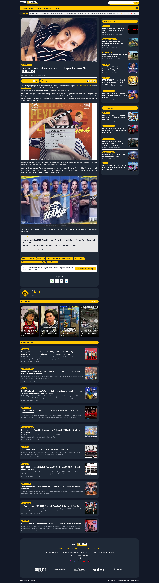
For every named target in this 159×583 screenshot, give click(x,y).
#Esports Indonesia (28, 259)
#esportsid (41, 259)
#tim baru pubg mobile (29, 262)
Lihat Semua (93, 302)
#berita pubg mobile (53, 259)
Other (56, 8)
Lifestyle (48, 8)
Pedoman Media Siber (123, 580)
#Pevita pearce (52, 262)
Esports (38, 8)
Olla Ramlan (26, 88)
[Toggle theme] (136, 8)
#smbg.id (42, 262)
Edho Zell (79, 86)
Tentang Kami (112, 580)
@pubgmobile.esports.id (37, 96)
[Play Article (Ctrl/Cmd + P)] (87, 81)
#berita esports (67, 259)
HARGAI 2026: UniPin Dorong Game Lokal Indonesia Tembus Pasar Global (49, 245)
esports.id (33, 580)
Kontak (137, 580)
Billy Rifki (24, 75)
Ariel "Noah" (87, 86)
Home (25, 8)
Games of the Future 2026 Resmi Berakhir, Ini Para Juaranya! (45, 250)
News (31, 8)
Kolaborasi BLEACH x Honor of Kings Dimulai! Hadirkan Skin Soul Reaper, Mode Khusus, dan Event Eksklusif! (91, 13)
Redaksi (132, 580)
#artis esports (79, 259)
